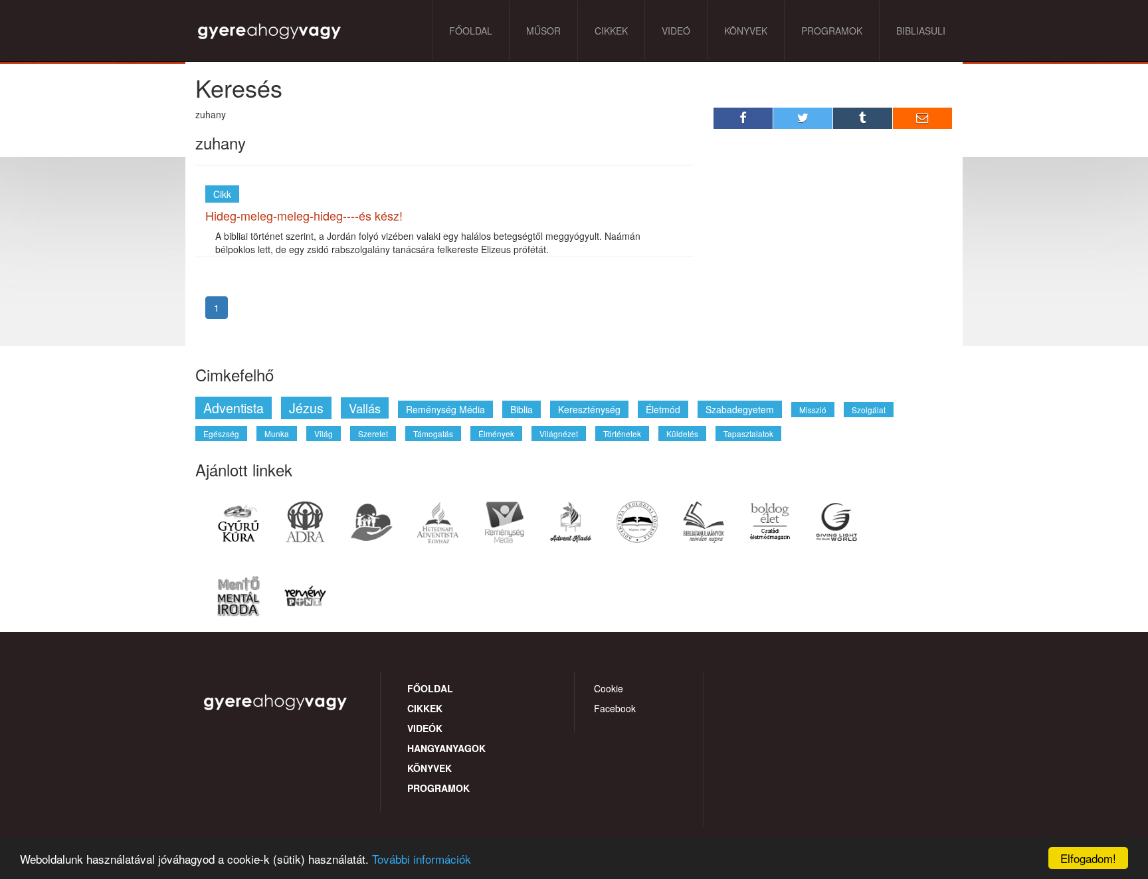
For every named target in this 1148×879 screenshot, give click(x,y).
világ (323, 433)
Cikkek (611, 30)
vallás (365, 408)
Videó (676, 30)
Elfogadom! (1088, 858)
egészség (221, 433)
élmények (496, 433)
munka (276, 433)
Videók (424, 728)
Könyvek (745, 30)
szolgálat (869, 409)
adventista (233, 407)
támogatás (433, 433)
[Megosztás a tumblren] (863, 118)
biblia (521, 409)
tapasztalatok (748, 433)
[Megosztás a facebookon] (743, 118)
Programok (831, 30)
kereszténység (589, 409)
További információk (421, 858)
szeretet (373, 433)
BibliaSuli (920, 30)
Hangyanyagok (446, 748)
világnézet (558, 433)
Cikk (222, 194)
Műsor (543, 30)
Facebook (615, 708)
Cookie (608, 688)
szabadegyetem (740, 409)
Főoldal (470, 30)
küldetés (682, 433)
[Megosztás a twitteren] (803, 118)
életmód (663, 409)
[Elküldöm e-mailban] (923, 118)
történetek (622, 433)
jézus (306, 407)
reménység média (445, 409)
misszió (812, 409)
